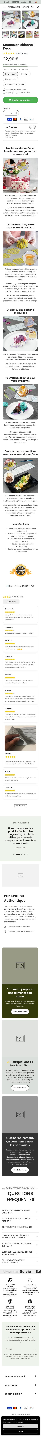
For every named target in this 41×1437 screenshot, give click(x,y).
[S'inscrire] (34, 1349)
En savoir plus (21, 848)
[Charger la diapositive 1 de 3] (18, 854)
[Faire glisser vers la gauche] (30, 127)
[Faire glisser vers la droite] (34, 127)
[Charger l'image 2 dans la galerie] (13, 34)
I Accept (20, 1426)
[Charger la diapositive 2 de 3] (22, 854)
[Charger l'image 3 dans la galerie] (21, 34)
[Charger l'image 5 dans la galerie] (37, 34)
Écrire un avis (11, 601)
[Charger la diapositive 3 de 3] (24, 854)
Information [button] (11, 1385)
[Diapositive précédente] (14, 855)
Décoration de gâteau (14, 84)
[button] (4, 6)
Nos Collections (20, 1011)
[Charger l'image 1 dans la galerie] (5, 34)
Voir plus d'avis (21, 806)
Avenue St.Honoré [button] (15, 1376)
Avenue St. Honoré (23, 1414)
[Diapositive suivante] (27, 855)
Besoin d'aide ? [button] (13, 1393)
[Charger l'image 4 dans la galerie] (29, 34)
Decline (20, 1431)
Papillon (24, 74)
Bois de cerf (10, 74)
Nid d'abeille (10, 79)
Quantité (6, 108)
